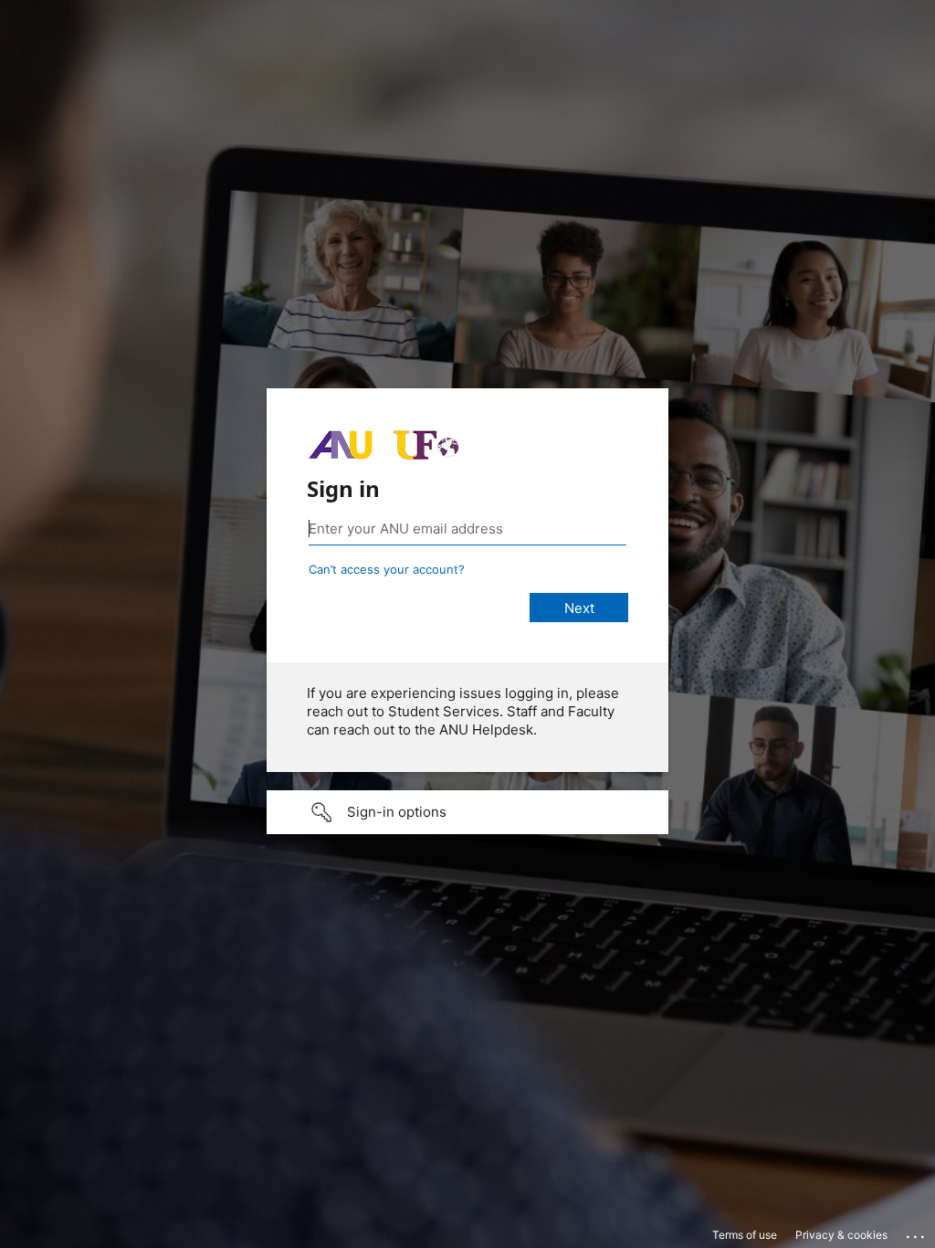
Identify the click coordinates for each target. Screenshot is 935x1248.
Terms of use (744, 1235)
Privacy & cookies (841, 1235)
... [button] (917, 1232)
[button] (467, 812)
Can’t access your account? (387, 569)
